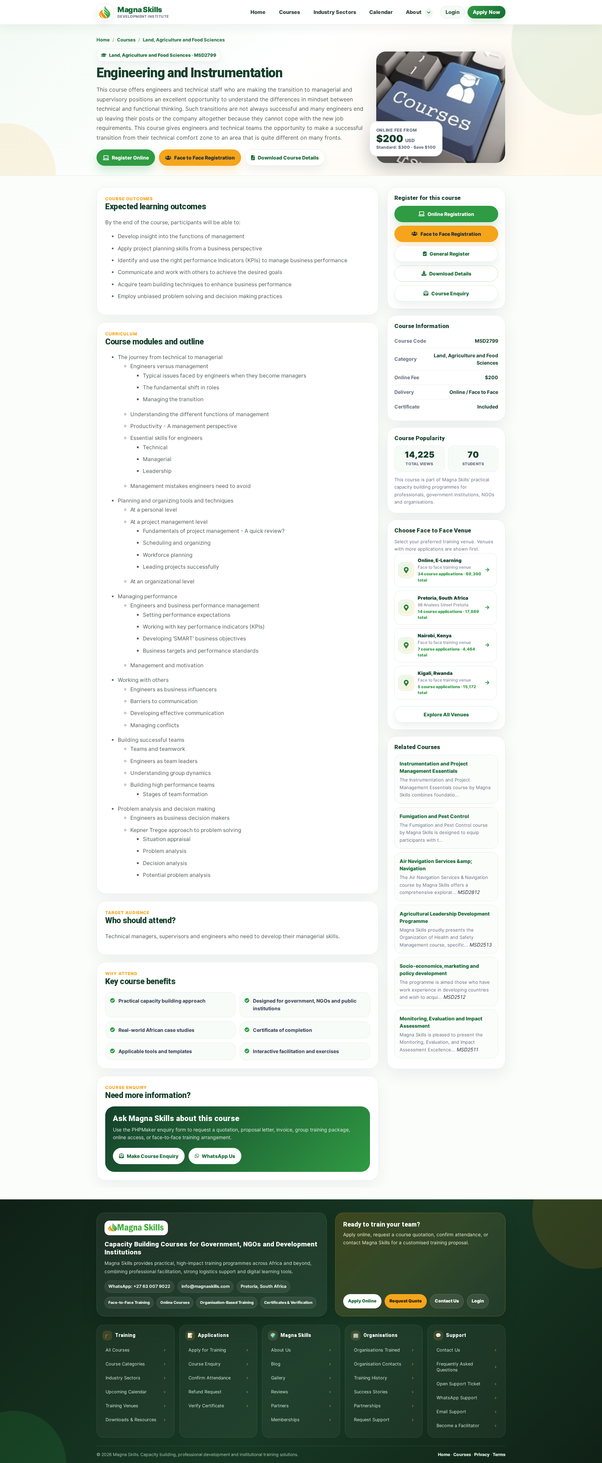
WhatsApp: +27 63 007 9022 (139, 1286)
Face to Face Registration (204, 158)
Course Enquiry (450, 293)
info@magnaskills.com (206, 1286)
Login (453, 12)
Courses (289, 12)
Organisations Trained (377, 1350)
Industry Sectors (335, 12)
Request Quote (405, 1301)
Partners (280, 1405)
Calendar (381, 12)
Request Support (371, 1419)
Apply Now (486, 12)
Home (258, 12)
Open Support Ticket (458, 1383)
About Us (281, 1350)
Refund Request (205, 1391)
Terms (499, 1454)
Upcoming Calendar (126, 1391)
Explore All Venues (446, 714)
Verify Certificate (206, 1405)
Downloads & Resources (131, 1419)
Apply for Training (207, 1350)
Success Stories (371, 1391)
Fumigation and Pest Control (434, 816)
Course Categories (125, 1364)
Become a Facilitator (458, 1425)
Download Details (450, 274)
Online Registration (450, 214)
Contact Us (447, 1301)
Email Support (451, 1411)
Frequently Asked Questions (455, 1366)
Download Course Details (288, 158)
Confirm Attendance (209, 1377)
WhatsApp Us (218, 1156)
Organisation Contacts (377, 1364)
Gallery (278, 1377)
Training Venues (122, 1405)
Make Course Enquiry (152, 1156)
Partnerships (367, 1405)
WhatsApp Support (457, 1397)
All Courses (118, 1350)
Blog (275, 1364)
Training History (370, 1377)
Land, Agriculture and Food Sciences (184, 39)
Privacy (481, 1454)
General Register (450, 254)
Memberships (285, 1419)
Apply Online (362, 1301)
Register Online (130, 158)
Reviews (279, 1391)
